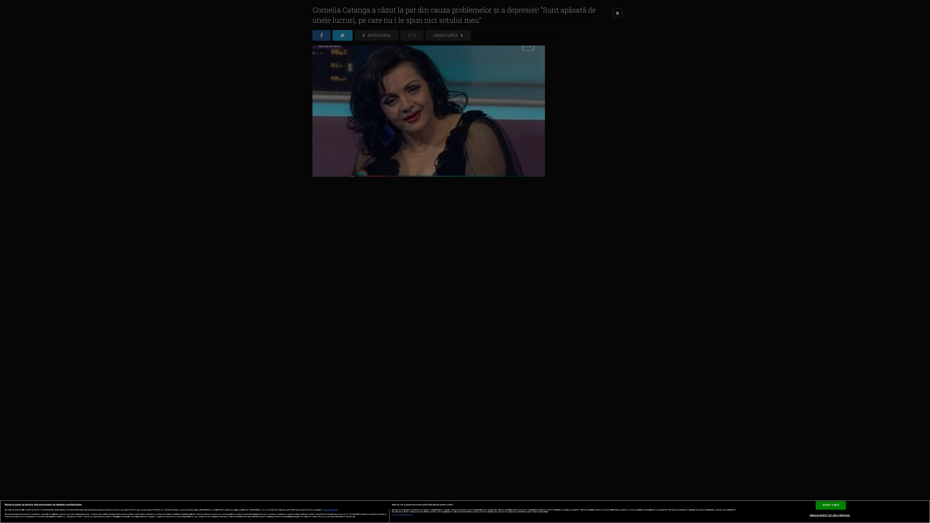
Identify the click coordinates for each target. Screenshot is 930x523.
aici (65, 516)
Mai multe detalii (331, 510)
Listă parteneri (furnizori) (402, 515)
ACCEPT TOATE (831, 505)
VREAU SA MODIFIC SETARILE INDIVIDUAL (830, 515)
